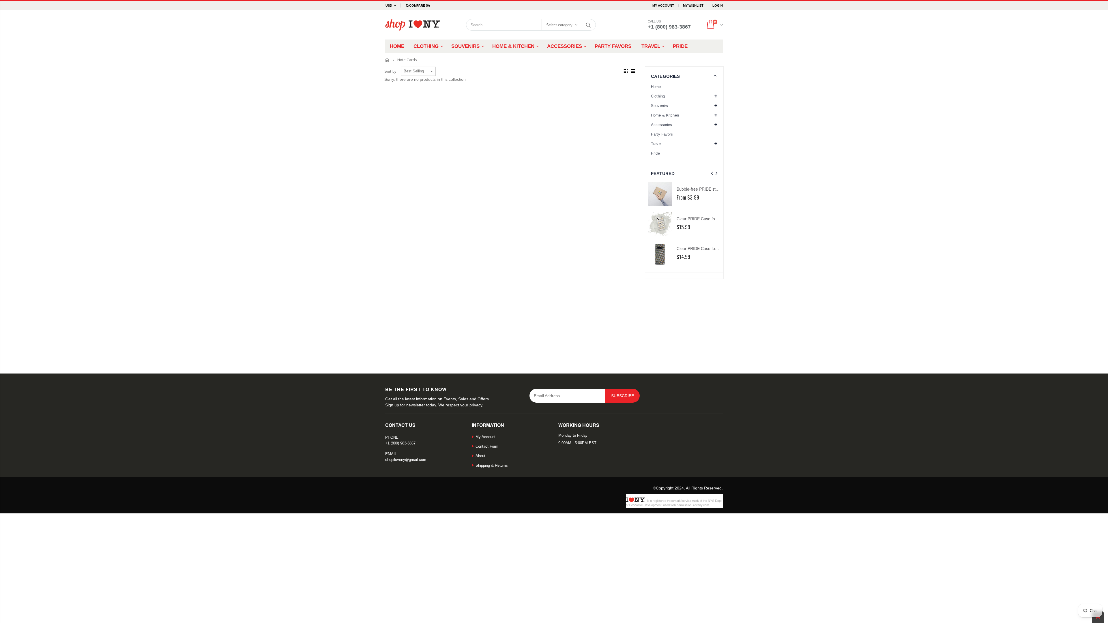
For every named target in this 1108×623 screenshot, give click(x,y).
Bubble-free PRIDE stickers (701, 189)
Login (717, 5)
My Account (663, 5)
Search (588, 24)
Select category (559, 25)
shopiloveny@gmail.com (405, 459)
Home (387, 60)
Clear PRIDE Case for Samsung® (707, 248)
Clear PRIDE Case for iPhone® (705, 219)
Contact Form (487, 446)
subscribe (622, 395)
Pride (655, 153)
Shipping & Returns (492, 465)
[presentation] (712, 173)
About (480, 456)
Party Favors (662, 134)
